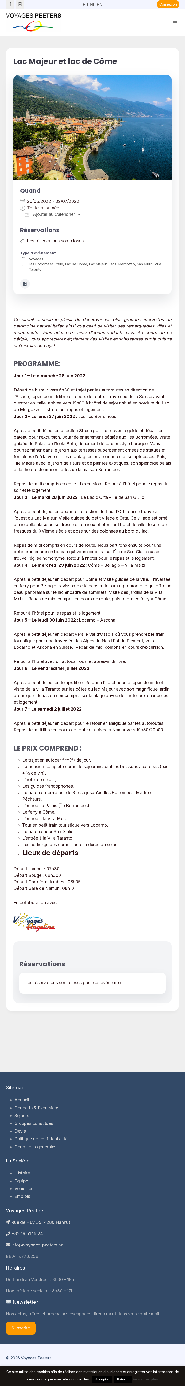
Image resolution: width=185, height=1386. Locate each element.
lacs (112, 264)
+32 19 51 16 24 (26, 1233)
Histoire (22, 1172)
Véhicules (23, 1188)
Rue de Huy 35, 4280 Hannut (40, 1222)
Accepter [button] (102, 1379)
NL (92, 3)
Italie (59, 264)
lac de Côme (76, 264)
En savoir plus (145, 1379)
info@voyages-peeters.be (36, 1244)
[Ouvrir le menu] (174, 22)
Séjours (21, 1115)
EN (99, 3)
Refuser (123, 1379)
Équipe (21, 1180)
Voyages (36, 259)
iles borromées (41, 264)
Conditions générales (35, 1146)
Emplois (22, 1196)
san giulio (145, 264)
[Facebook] (10, 4)
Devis (20, 1131)
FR (85, 3)
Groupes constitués (33, 1123)
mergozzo (126, 264)
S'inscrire (21, 1327)
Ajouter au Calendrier (53, 214)
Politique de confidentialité (40, 1138)
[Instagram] (20, 4)
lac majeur (98, 264)
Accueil (21, 1099)
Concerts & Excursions (36, 1107)
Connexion (168, 4)
